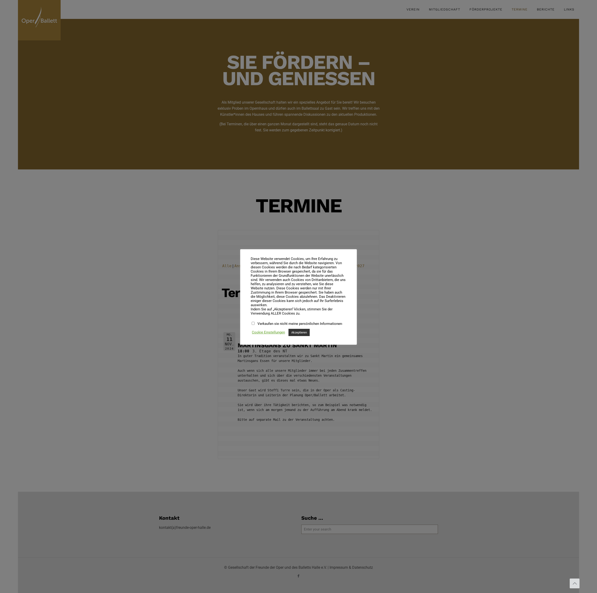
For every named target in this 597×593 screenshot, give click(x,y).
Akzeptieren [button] (299, 332)
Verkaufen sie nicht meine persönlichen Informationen (299, 324)
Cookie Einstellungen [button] (268, 332)
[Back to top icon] (575, 583)
